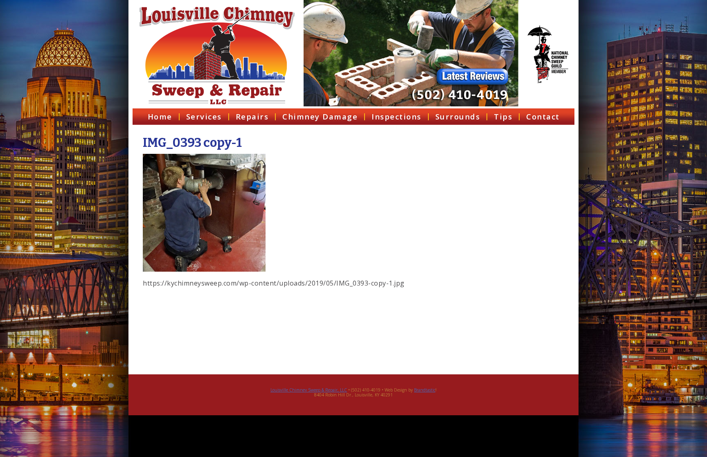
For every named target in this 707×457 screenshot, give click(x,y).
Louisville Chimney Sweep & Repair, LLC (308, 390)
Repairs (252, 116)
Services (204, 116)
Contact (543, 116)
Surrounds (457, 116)
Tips (503, 116)
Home (160, 116)
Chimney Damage (320, 116)
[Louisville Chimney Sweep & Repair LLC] (217, 55)
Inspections (396, 116)
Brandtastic (424, 390)
